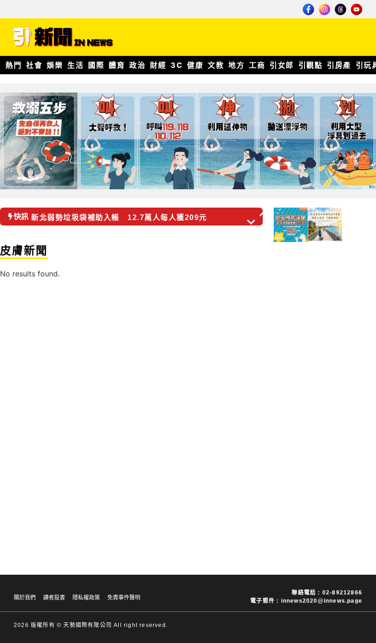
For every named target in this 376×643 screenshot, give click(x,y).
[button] (264, 213)
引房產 (339, 65)
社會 (34, 65)
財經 (158, 65)
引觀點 (311, 65)
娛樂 (55, 65)
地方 (236, 65)
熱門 (14, 65)
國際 (96, 65)
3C (176, 65)
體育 (117, 65)
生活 (75, 65)
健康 (195, 65)
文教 (216, 65)
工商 (257, 65)
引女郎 (282, 65)
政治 (137, 65)
